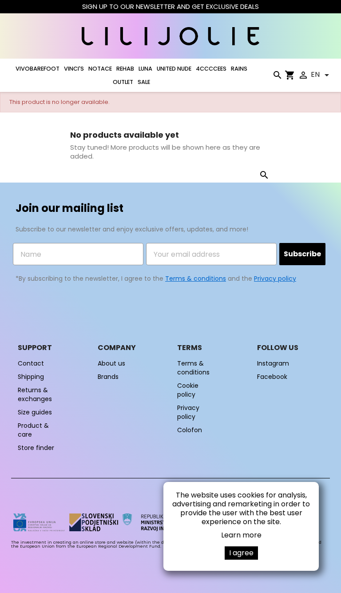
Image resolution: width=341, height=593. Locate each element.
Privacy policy (275, 278)
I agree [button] (241, 553)
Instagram (273, 363)
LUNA (145, 68)
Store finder (36, 447)
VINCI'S (74, 68)
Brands (108, 376)
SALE (144, 82)
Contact (31, 363)
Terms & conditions (195, 278)
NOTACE (100, 68)
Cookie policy (187, 390)
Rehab (125, 68)
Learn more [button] (241, 535)
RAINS (239, 68)
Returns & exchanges (35, 394)
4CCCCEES (211, 68)
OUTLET (123, 82)
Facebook (272, 376)
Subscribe (302, 254)
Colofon (189, 430)
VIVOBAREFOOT (37, 68)
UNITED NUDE (174, 68)
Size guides (35, 412)
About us (111, 363)
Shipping (31, 376)
